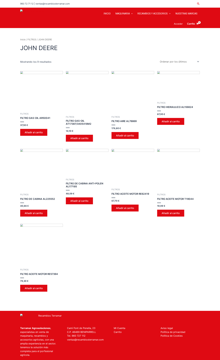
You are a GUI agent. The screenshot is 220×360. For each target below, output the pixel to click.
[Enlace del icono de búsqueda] (198, 4)
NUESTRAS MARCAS (186, 13)
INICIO (107, 13)
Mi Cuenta (119, 328)
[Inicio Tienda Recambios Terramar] (63, 318)
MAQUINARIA (122, 13)
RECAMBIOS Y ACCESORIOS (152, 13)
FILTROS (32, 39)
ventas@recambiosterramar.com (85, 339)
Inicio (23, 39)
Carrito (118, 331)
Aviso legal (167, 328)
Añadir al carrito (34, 132)
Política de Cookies (172, 335)
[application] (131, 14)
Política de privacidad (173, 331)
